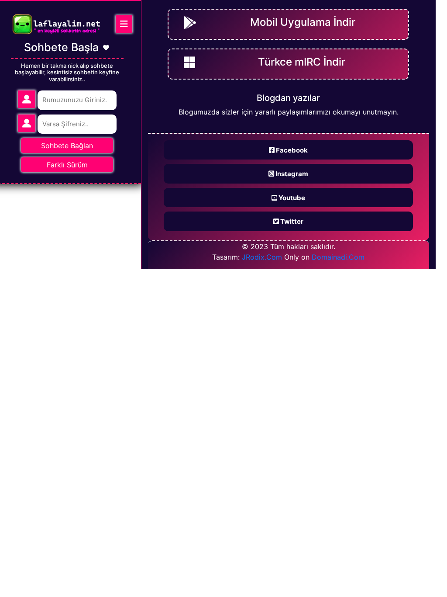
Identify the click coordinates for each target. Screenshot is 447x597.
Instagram (291, 174)
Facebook (291, 150)
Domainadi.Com (338, 257)
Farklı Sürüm (67, 164)
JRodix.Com (262, 257)
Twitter (291, 221)
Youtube (291, 198)
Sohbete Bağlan (67, 145)
